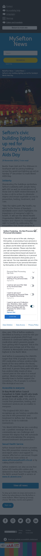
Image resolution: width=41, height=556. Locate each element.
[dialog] (20, 278)
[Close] (36, 231)
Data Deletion (8, 325)
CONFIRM (12, 316)
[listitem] (20, 272)
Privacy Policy (33, 325)
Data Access (20, 325)
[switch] (32, 278)
